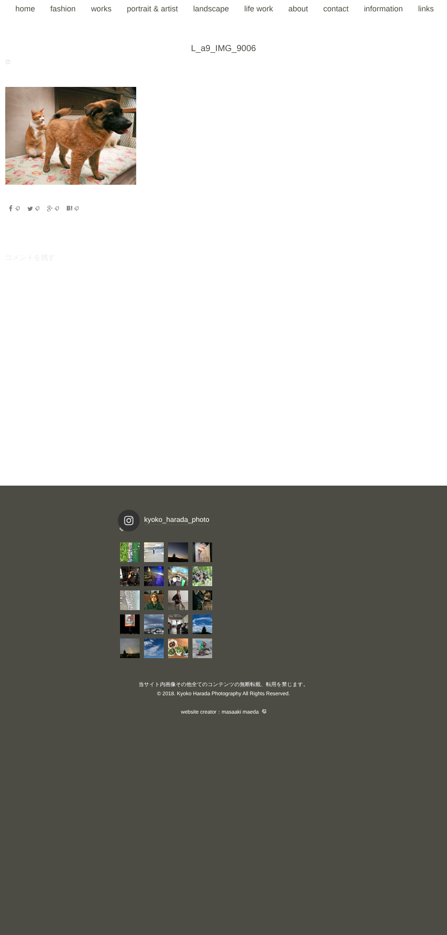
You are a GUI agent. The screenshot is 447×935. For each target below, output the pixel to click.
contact (336, 8)
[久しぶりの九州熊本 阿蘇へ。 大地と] (154, 576)
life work (258, 8)
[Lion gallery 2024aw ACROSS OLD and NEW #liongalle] (178, 600)
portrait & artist (152, 8)
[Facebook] (13, 208)
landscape (211, 8)
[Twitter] (33, 208)
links (426, 8)
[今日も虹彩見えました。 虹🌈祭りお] (202, 624)
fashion (63, 8)
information (383, 8)
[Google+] (53, 208)
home (25, 8)
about (298, 8)
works (101, 8)
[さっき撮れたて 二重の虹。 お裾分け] (130, 648)
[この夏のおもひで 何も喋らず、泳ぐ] (130, 600)
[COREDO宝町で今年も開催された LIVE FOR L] (202, 552)
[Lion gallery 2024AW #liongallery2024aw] (130, 624)
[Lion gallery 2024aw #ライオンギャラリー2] (202, 600)
